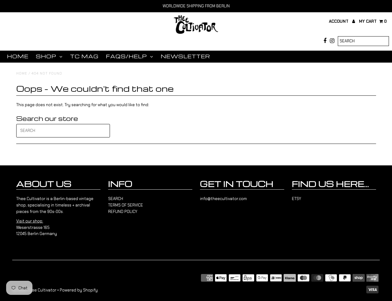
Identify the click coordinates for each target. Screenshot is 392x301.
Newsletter (185, 56)
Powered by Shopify (79, 290)
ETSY (296, 198)
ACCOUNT (339, 21)
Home (17, 56)
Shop (46, 56)
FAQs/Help (126, 56)
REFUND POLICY (122, 211)
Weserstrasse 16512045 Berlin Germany (36, 227)
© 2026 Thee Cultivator (34, 290)
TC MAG (84, 56)
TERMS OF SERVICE (125, 205)
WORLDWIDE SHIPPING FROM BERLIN (196, 6)
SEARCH (115, 198)
